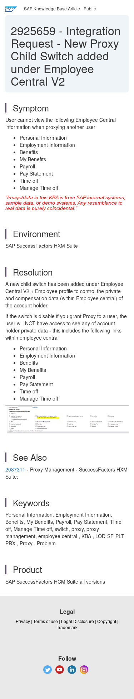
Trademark (67, 627)
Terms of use (45, 621)
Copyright (106, 621)
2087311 (15, 469)
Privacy (23, 621)
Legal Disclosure (77, 621)
